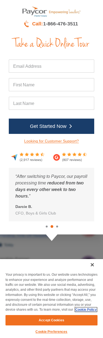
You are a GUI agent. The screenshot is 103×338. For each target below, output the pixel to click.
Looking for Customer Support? (51, 141)
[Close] (92, 264)
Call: (55, 24)
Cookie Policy (86, 309)
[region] (51, 298)
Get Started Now (48, 126)
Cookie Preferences (51, 332)
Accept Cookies (51, 320)
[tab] (47, 226)
